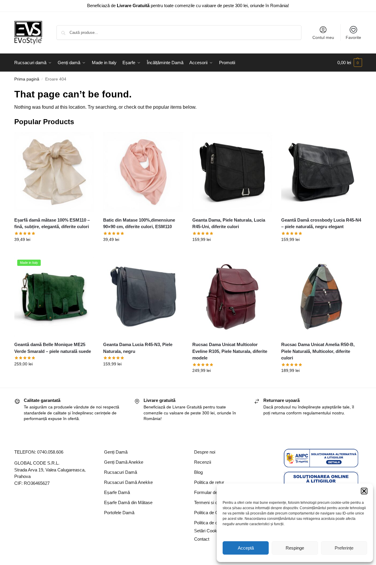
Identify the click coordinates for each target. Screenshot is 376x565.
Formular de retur (211, 492)
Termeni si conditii (211, 502)
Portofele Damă (119, 512)
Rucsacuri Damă (120, 472)
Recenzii (202, 462)
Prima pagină (26, 79)
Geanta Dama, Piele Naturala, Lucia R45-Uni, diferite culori (228, 223)
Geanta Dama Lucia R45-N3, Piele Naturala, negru (137, 348)
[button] (364, 491)
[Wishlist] (85, 140)
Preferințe (344, 547)
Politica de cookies (212, 522)
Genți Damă (116, 451)
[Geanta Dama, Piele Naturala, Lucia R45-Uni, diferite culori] (232, 172)
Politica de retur (209, 482)
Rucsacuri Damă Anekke (128, 482)
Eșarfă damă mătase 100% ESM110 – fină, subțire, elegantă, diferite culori (52, 223)
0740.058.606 (50, 451)
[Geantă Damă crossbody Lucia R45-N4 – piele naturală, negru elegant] (321, 172)
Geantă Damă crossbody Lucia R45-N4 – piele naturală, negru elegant (321, 223)
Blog (198, 472)
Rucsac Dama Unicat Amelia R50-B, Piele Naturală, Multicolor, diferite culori (318, 351)
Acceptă (246, 547)
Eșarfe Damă (117, 492)
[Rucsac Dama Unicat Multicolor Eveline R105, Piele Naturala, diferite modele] (232, 297)
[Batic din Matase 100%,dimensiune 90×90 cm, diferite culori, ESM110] (143, 172)
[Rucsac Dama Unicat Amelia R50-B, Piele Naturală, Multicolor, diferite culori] (321, 297)
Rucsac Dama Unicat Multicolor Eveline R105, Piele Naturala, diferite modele (229, 351)
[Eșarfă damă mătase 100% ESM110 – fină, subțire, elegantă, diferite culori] (54, 172)
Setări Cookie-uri (210, 530)
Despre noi (204, 451)
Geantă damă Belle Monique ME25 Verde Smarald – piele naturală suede (52, 348)
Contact (201, 539)
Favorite (353, 37)
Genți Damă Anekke (123, 462)
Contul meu (323, 37)
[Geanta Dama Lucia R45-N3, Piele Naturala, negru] (143, 297)
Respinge (295, 547)
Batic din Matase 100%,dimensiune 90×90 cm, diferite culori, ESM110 (139, 223)
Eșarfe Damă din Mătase (128, 502)
